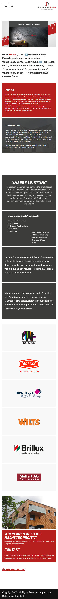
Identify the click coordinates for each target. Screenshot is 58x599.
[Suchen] (12, 6)
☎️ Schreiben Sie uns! (13, 569)
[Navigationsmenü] (5, 5)
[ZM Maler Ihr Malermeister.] (47, 6)
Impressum (45, 592)
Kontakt (20, 596)
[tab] (13, 169)
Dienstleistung (37, 168)
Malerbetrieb (13, 168)
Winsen (12, 54)
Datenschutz (8, 596)
